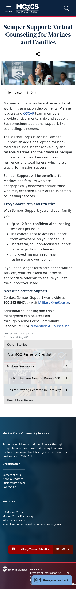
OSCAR (28, 113)
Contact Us (9, 487)
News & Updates (13, 479)
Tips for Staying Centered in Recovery (34, 390)
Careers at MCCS (13, 475)
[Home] (27, 8)
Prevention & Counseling (49, 326)
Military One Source (15, 520)
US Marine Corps (13, 512)
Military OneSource (53, 302)
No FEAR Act (37, 569)
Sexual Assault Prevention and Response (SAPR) (32, 524)
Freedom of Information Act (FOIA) (49, 572)
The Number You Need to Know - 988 (33, 378)
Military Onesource (20, 366)
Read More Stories (20, 400)
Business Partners (14, 483)
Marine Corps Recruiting (18, 516)
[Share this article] (38, 54)
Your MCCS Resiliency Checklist (29, 354)
